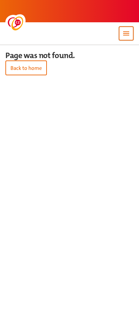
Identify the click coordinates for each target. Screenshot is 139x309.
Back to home (26, 68)
